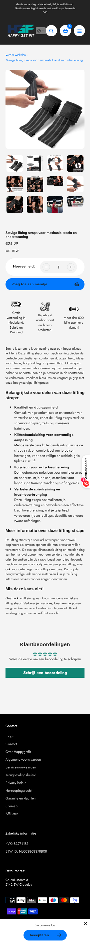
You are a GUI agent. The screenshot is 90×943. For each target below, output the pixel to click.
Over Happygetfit (18, 751)
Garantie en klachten (21, 798)
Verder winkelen (16, 55)
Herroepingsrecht (19, 790)
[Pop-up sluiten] (85, 923)
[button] (41, 30)
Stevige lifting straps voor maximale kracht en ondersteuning (44, 60)
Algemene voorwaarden (23, 759)
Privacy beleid (16, 782)
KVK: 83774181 (17, 843)
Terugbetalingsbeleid (21, 774)
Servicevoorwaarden (21, 767)
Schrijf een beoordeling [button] (45, 673)
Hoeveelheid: (24, 266)
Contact (11, 743)
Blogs (10, 736)
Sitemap (12, 806)
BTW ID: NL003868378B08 (26, 851)
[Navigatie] (79, 30)
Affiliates (12, 813)
